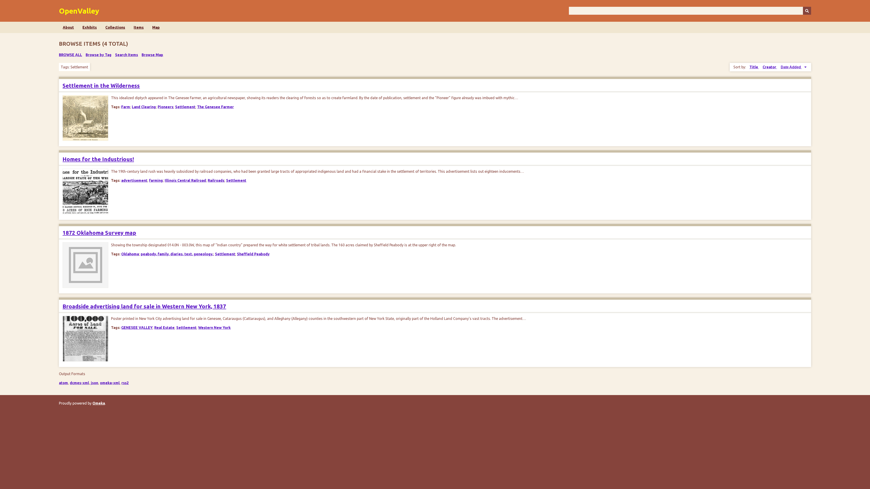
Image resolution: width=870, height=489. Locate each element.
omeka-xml (110, 383)
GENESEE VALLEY (136, 328)
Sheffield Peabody (253, 254)
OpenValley (79, 11)
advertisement (134, 180)
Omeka (98, 403)
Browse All (70, 55)
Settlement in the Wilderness (101, 86)
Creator (770, 67)
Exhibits (89, 27)
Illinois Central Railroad (185, 180)
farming (156, 180)
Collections (115, 27)
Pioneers (165, 107)
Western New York (214, 328)
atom (63, 383)
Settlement (185, 107)
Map (156, 27)
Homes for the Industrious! (98, 159)
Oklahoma (130, 254)
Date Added (791, 67)
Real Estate (164, 328)
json (94, 383)
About (68, 27)
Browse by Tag (98, 55)
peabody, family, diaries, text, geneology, (177, 254)
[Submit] (807, 11)
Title (754, 67)
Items (139, 27)
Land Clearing (144, 107)
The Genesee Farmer (215, 107)
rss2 (125, 383)
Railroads (216, 180)
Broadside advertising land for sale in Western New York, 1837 (144, 306)
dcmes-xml (79, 383)
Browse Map (152, 55)
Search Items (126, 55)
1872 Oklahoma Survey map (99, 233)
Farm (125, 107)
